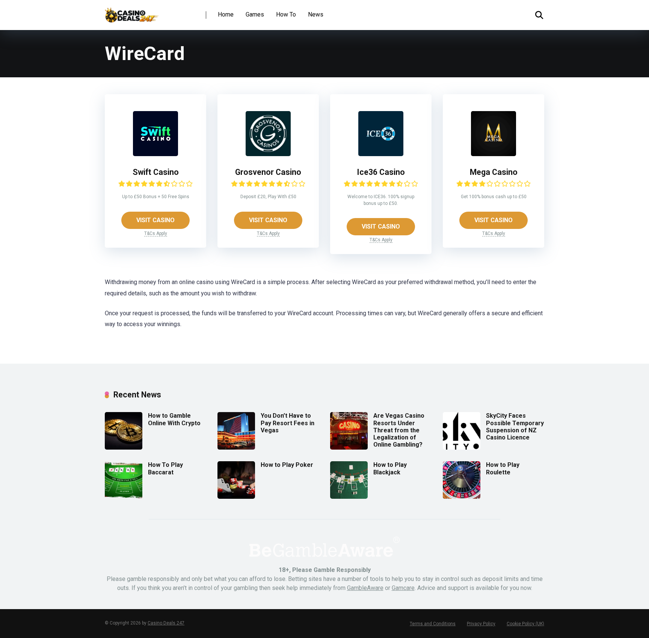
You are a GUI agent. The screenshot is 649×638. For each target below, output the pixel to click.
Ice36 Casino (381, 172)
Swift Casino (156, 172)
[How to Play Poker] (236, 496)
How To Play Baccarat (165, 468)
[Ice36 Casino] (380, 154)
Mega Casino (494, 172)
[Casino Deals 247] (132, 12)
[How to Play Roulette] (461, 496)
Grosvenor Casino (268, 172)
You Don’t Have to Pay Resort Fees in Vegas (287, 422)
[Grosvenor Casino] (268, 154)
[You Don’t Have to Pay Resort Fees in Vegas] (236, 447)
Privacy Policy (481, 623)
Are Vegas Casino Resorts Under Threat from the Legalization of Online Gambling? (398, 430)
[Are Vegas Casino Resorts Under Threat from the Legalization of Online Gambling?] (349, 447)
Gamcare (403, 587)
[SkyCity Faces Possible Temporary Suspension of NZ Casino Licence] (461, 447)
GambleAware (365, 587)
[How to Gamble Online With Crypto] (123, 447)
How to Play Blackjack (390, 468)
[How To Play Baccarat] (123, 496)
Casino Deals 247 (166, 623)
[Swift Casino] (155, 154)
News (315, 14)
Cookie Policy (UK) (525, 623)
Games (255, 14)
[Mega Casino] (493, 154)
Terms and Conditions (433, 623)
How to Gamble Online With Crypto (174, 419)
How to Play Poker (287, 464)
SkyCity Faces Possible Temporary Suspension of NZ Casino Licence (515, 426)
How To (286, 14)
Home (226, 14)
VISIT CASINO (155, 220)
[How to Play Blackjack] (349, 496)
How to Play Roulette (502, 468)
